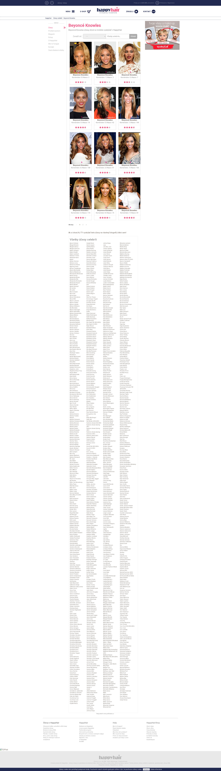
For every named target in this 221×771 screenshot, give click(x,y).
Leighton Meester (108, 514)
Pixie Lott (122, 376)
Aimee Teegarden (75, 268)
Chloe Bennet (74, 619)
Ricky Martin (123, 432)
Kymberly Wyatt (107, 466)
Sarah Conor (123, 500)
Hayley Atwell (90, 527)
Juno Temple (107, 277)
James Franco (90, 604)
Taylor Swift (123, 608)
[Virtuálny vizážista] (162, 35)
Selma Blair (123, 520)
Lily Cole (105, 538)
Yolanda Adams (124, 685)
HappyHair (48, 18)
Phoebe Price (124, 371)
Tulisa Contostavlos (125, 637)
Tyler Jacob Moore (125, 638)
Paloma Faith (124, 344)
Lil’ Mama (106, 543)
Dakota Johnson (91, 252)
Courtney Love (74, 700)
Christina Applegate (76, 642)
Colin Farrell (73, 680)
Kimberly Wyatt (107, 430)
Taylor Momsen (124, 603)
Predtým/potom (54, 31)
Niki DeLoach (124, 306)
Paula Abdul (123, 356)
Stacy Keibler (124, 577)
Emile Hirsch (90, 362)
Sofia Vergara (124, 558)
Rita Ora (122, 439)
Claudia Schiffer (75, 667)
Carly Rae (72, 563)
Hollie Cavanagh (91, 561)
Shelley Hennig (124, 538)
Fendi (88, 444)
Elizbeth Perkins (91, 345)
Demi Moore (90, 277)
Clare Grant (73, 664)
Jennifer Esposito (91, 649)
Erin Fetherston (91, 394)
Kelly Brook (106, 372)
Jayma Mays (90, 628)
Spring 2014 (123, 570)
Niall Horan (123, 286)
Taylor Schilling (124, 604)
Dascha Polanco (91, 261)
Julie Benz (106, 268)
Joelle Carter (90, 705)
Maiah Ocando (107, 606)
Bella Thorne (74, 468)
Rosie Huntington (125, 462)
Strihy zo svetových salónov (51, 737)
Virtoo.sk (149, 737)
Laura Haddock (107, 489)
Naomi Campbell (125, 261)
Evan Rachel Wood (92, 412)
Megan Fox (106, 667)
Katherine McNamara (109, 333)
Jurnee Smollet (108, 279)
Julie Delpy (106, 272)
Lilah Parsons (107, 532)
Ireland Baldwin (91, 581)
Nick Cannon (124, 288)
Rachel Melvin (124, 401)
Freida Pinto (90, 461)
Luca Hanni (106, 570)
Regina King (123, 425)
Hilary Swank (90, 556)
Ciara (71, 655)
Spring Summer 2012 (126, 572)
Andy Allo (72, 362)
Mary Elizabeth (107, 638)
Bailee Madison (74, 455)
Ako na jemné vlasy (119, 734)
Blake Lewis (73, 489)
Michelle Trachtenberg (110, 687)
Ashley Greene (74, 425)
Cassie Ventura (74, 579)
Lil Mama (106, 531)
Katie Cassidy (107, 342)
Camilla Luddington (76, 545)
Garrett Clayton (90, 470)
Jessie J (89, 687)
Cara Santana (74, 556)
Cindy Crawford (74, 658)
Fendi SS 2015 (90, 448)
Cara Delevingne (75, 554)
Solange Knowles (125, 559)
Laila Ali (105, 477)
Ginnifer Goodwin (91, 489)
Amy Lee (72, 340)
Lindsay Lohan (107, 547)
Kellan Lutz (106, 367)
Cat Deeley (73, 581)
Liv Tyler (105, 559)
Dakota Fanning (91, 250)
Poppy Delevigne (125, 378)
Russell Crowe (124, 471)
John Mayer (90, 709)
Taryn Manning (124, 597)
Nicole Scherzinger (126, 304)
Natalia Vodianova (125, 264)
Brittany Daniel (74, 523)
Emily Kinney (90, 374)
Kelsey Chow (107, 389)
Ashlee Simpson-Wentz (77, 421)
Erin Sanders (90, 398)
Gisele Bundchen (91, 491)
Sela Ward (123, 514)
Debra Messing (91, 272)
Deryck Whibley (91, 283)
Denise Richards (91, 279)
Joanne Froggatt (91, 700)
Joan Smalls (90, 694)
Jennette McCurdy (92, 640)
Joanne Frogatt (91, 698)
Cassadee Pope (74, 577)
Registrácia (170, 3)
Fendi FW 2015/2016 (92, 446)
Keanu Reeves (107, 358)
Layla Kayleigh (107, 504)
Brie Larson (73, 511)
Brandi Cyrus (73, 500)
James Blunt (90, 603)
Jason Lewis (90, 626)
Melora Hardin (107, 678)
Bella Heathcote (74, 466)
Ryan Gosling (124, 477)
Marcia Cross (107, 615)
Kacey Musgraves (108, 284)
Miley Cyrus (106, 700)
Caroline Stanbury (75, 568)
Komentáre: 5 (76, 213)
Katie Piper (106, 347)
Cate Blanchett (74, 583)
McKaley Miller (107, 660)
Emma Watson (90, 383)
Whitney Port (124, 671)
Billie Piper (73, 484)
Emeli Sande (90, 360)
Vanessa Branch (125, 649)
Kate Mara (106, 313)
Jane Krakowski (91, 617)
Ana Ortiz (72, 351)
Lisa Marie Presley (108, 554)
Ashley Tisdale (74, 435)
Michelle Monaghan (109, 683)
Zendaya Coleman (125, 691)
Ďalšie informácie (156, 769)
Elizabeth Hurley (91, 338)
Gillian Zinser (90, 486)
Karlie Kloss (106, 297)
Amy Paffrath (74, 342)
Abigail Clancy (74, 247)
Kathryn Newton (108, 338)
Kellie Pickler (107, 371)
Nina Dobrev (123, 315)
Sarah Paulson (124, 509)
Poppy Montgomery (126, 380)
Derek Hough (90, 281)
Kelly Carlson (107, 374)
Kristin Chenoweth (108, 452)
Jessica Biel (90, 671)
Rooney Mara (124, 450)
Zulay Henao (123, 700)
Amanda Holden (75, 320)
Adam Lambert (74, 254)
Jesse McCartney (91, 667)
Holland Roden (91, 558)
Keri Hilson (106, 398)
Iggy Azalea (89, 576)
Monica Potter (124, 250)
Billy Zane (73, 487)
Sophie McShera (125, 565)
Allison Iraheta (74, 304)
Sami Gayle (123, 489)
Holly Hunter (90, 563)
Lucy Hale (106, 572)
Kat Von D (106, 306)
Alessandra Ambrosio (76, 273)
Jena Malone (90, 631)
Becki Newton (74, 462)
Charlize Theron (75, 601)
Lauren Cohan (107, 496)
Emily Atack (89, 367)
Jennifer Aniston (91, 644)
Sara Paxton (123, 495)
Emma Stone (90, 381)
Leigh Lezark (107, 513)
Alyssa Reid (73, 317)
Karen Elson (106, 292)
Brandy (72, 502)
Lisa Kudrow (106, 552)
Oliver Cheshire (124, 327)
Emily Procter (90, 378)
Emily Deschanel (91, 372)
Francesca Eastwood (92, 455)
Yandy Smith (123, 683)
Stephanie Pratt (124, 585)
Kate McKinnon (107, 315)
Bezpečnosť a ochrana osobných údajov (91, 734)
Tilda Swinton (124, 619)
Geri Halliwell (90, 480)
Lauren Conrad (107, 498)
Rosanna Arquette (125, 455)
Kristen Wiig (106, 448)
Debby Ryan (90, 270)
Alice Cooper (74, 292)
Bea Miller (73, 461)
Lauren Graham (108, 500)
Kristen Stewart (107, 446)
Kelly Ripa (106, 385)
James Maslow (91, 606)
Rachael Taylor (124, 394)
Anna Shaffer (74, 387)
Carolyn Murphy (74, 572)
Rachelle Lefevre (125, 408)
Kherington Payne (108, 408)
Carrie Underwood (75, 576)
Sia (121, 545)
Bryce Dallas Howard (76, 532)
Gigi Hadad (89, 482)
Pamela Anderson (125, 345)
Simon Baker (124, 550)
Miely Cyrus (106, 691)
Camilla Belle (74, 543)
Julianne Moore (108, 266)
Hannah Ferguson (91, 518)
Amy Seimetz (74, 345)
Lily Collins (106, 540)
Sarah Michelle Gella (126, 507)
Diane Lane (89, 292)
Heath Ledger (90, 531)
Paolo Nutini (123, 347)
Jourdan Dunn (107, 256)
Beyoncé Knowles (75, 478)
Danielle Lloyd (90, 257)
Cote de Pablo (74, 696)
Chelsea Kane (74, 608)
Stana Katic (123, 579)
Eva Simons (89, 410)
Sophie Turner (124, 568)
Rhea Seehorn (124, 428)
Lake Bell (106, 478)
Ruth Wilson (123, 473)
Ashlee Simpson (75, 419)
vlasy (65, 3)
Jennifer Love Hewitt (92, 658)
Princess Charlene (125, 385)
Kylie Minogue (107, 464)
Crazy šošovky (151, 730)
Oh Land (122, 322)
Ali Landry (73, 288)
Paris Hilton (123, 349)
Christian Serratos (75, 635)
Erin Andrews (90, 392)
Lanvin (105, 482)
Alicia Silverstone (75, 297)
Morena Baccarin (125, 252)
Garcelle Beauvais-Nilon (93, 468)
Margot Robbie (107, 619)
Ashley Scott (73, 434)
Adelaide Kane (74, 257)
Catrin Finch (73, 588)
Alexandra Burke (75, 277)
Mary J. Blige (107, 642)
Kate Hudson (107, 311)
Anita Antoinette (74, 374)
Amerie (72, 335)
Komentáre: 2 (101, 168)
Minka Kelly (106, 703)
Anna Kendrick (74, 383)
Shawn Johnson (125, 534)
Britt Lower (73, 520)
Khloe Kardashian (108, 410)
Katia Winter (106, 340)
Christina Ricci (74, 651)
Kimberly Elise (107, 426)
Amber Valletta (74, 331)
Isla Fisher (89, 583)
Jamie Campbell (91, 610)
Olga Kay (122, 324)
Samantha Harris (125, 486)
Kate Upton (106, 320)
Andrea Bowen (74, 358)
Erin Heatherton (91, 396)
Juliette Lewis (107, 275)
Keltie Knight (107, 390)
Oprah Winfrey (124, 338)
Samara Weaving (125, 487)
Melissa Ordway (108, 673)
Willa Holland (124, 674)
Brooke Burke (74, 529)
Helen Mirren (90, 545)
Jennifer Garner (91, 651)
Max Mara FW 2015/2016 (110, 656)
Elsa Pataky (89, 356)
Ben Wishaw (73, 471)
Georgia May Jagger (92, 478)
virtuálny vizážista (107, 10)
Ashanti (72, 412)
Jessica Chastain (91, 673)
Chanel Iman (73, 595)
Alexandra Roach (75, 283)
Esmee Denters (91, 399)
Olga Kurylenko (124, 326)
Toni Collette (123, 629)
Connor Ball (73, 687)
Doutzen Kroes (91, 302)
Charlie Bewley (74, 599)
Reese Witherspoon (126, 423)
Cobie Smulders (75, 669)
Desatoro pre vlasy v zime (120, 737)
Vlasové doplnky (151, 732)
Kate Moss (106, 319)
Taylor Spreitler (124, 606)
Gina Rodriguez (91, 487)
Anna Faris (73, 381)
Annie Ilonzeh (74, 401)
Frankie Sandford (91, 459)
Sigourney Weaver (125, 549)
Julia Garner (107, 259)
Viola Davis (123, 664)
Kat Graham (106, 304)
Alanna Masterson (75, 272)
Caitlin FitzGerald (75, 536)
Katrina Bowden (108, 353)
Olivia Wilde (123, 336)
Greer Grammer (91, 496)
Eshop (50, 37)
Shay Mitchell (124, 536)
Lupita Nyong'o (107, 581)
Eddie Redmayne (91, 315)
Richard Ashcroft (125, 430)
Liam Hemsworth (108, 527)
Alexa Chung (73, 275)
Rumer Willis (124, 470)
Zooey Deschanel (125, 698)
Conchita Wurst (74, 683)
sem (124, 233)
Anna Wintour (74, 390)
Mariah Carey (107, 624)
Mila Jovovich (107, 694)
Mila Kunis (106, 696)
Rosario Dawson (125, 457)
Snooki (122, 554)
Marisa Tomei (107, 631)
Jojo (104, 245)
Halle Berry (89, 513)
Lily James (106, 541)
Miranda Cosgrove (108, 705)
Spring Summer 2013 (126, 574)
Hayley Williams (91, 529)
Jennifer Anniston (91, 646)
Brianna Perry (74, 507)
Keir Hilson (106, 360)
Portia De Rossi (124, 381)
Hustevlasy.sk (151, 739)
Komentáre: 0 (77, 77)
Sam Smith (123, 484)
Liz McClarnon (107, 561)
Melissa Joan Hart (108, 671)
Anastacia (73, 354)
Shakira (122, 525)
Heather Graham (91, 532)
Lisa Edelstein (107, 550)
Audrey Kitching (74, 439)
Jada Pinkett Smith (92, 588)
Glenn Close (90, 495)
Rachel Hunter (124, 398)
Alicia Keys (73, 295)
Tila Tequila (123, 617)
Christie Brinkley (75, 638)
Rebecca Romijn (125, 421)
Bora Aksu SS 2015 (75, 495)
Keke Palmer (107, 365)
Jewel (88, 689)
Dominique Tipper (92, 299)
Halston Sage (90, 514)
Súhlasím (146, 769)
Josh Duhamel (107, 250)
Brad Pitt (72, 496)
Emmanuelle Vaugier (92, 387)
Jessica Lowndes (91, 676)
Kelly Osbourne (107, 381)
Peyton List (123, 369)
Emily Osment (90, 376)
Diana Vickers (90, 286)
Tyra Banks (123, 640)
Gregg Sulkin (90, 498)
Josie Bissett (107, 252)
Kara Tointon (107, 290)
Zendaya (122, 689)
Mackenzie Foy (107, 590)
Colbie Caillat (74, 676)
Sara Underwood (125, 498)
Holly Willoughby (91, 565)
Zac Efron (123, 687)
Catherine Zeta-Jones (76, 586)
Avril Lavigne (73, 452)
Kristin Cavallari (107, 450)
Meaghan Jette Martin (109, 664)
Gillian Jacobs (90, 484)
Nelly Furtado (124, 281)
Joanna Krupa (90, 696)
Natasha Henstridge (126, 275)
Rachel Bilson (124, 396)
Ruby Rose (123, 468)
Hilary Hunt (89, 552)
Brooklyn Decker (75, 531)
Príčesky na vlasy (152, 734)
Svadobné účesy (48, 728)
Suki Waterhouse (125, 586)
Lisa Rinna (106, 558)
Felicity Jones (90, 443)
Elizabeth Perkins (91, 342)
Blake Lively (73, 491)
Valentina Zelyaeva (125, 646)
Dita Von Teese (91, 297)
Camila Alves (73, 541)
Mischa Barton (124, 245)
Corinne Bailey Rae (75, 694)
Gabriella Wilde (91, 462)
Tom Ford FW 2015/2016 (127, 626)
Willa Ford (123, 673)
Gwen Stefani (90, 500)
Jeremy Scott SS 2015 (93, 665)
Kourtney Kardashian (109, 441)
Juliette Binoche (108, 273)
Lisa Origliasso (107, 556)
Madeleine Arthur (108, 595)
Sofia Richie (123, 556)
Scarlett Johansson (126, 513)
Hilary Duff (89, 550)
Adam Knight (74, 252)
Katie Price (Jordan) (109, 351)
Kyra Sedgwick (107, 468)
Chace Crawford (74, 594)
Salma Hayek (124, 482)
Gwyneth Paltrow (91, 504)
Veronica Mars (124, 658)
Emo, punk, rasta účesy (50, 736)
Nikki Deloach (124, 311)
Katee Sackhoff (107, 327)
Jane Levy (89, 619)
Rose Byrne (123, 459)
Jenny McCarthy (91, 664)
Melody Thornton (108, 676)
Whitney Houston (125, 669)
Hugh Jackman (91, 568)
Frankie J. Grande (91, 457)
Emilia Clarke (90, 363)
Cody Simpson (74, 674)
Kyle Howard (107, 457)
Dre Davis (89, 306)
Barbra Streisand (75, 457)
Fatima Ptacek (90, 437)
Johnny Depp (90, 710)
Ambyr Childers (74, 333)
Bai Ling (72, 453)
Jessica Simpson (91, 680)
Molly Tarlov (123, 248)
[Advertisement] (162, 67)
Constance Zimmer (76, 692)
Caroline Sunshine (75, 570)
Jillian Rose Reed (91, 692)
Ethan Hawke (90, 403)
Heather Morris (91, 538)
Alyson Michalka (75, 311)
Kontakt (51, 47)
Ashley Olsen (74, 426)
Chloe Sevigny (74, 628)
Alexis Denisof (74, 286)
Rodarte (122, 448)
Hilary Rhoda (90, 554)
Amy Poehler (74, 344)
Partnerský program (85, 730)
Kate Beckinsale (108, 308)
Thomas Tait (123, 613)
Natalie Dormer (124, 266)
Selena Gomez (124, 516)
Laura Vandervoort (108, 493)
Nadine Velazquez (125, 257)
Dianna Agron (90, 293)
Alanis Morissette (75, 270)
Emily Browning (91, 371)
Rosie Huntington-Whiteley (128, 464)
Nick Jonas (123, 290)
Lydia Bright (106, 586)
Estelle (88, 401)
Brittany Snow (74, 527)
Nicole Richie (124, 302)
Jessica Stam (90, 682)
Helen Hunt (89, 543)
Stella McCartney (125, 583)
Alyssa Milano (74, 315)
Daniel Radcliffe (91, 254)
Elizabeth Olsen (91, 340)
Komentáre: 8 (101, 213)
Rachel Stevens (124, 403)
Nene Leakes (124, 283)
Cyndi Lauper (90, 245)
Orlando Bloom (124, 340)
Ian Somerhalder (91, 574)
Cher (71, 612)
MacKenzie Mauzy (108, 592)
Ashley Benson (74, 423)
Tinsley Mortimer (125, 622)
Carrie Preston (74, 574)
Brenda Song (74, 505)
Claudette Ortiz (74, 665)
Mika (104, 692)
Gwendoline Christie (92, 502)
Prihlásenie (163, 3)
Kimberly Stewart (108, 428)
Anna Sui (72, 389)
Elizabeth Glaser (91, 336)
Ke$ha (105, 356)
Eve (87, 416)
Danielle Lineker (91, 256)
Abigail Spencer (75, 248)
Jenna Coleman (91, 633)
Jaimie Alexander (91, 597)
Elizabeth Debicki (91, 333)
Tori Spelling (124, 635)
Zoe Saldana (123, 694)
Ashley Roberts (74, 432)
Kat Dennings (107, 302)
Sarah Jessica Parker (126, 505)
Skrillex (122, 552)
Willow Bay (123, 678)
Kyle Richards (107, 461)
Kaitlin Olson (107, 286)
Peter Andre (123, 367)
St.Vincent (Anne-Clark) (127, 576)
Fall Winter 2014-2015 (92, 421)
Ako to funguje (53, 44)
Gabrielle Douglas (91, 464)
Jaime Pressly (90, 595)
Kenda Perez (107, 392)
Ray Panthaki (124, 414)
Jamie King (89, 613)
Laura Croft (106, 486)
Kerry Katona (107, 401)
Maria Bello (106, 620)
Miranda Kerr (107, 707)
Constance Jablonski (76, 691)
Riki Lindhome (124, 435)
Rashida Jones (124, 412)
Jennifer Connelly (91, 647)
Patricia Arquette (125, 351)
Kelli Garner (106, 369)
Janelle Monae (91, 620)
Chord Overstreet (75, 629)
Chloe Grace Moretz (76, 624)
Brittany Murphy (74, 525)
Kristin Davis (106, 453)
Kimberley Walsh (108, 421)
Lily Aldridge (107, 534)
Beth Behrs (73, 475)
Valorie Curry (124, 647)
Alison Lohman (74, 301)
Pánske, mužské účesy (50, 734)
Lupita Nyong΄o (107, 579)
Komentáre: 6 (76, 168)
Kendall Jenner (108, 394)
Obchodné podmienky (86, 732)
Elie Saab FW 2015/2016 (93, 322)
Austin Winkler (74, 448)
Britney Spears (74, 518)
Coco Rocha (73, 671)
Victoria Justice (124, 662)
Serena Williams (125, 522)
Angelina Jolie (74, 369)
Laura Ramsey (107, 491)
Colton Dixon (73, 682)
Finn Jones (89, 452)
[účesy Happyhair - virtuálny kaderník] (110, 757)
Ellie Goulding (90, 353)
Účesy (50, 28)
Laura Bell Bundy (108, 484)
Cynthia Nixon (90, 247)
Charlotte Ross (74, 604)
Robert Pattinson (125, 446)
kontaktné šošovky (152, 736)
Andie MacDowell (75, 356)
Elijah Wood (90, 326)
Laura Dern (106, 487)
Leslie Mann (107, 525)
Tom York (123, 628)
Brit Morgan (73, 514)
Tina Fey (122, 620)
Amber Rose (73, 327)
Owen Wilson (124, 342)
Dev (87, 284)
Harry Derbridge (91, 522)
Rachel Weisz (124, 405)
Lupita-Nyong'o (107, 585)
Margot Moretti (107, 617)
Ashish (72, 417)
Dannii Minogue (91, 259)
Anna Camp (73, 378)
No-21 (121, 317)
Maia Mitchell (107, 604)
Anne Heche (73, 398)
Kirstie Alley (106, 437)
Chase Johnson (74, 606)
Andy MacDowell (75, 363)
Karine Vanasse (108, 295)
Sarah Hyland (124, 504)
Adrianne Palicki (75, 264)
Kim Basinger (107, 416)
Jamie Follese (90, 612)
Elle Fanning (90, 347)
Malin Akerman (107, 610)
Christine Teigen (75, 653)
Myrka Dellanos (124, 256)
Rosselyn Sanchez (125, 466)
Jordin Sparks (107, 248)
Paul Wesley (123, 354)
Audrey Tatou (74, 441)
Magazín (51, 34)
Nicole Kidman (124, 301)
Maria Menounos (108, 622)
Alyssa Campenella (75, 313)
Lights (105, 529)
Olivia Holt (123, 329)
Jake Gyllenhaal (91, 599)
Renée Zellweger (125, 426)
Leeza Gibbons (107, 511)
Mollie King (123, 247)
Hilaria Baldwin (90, 549)
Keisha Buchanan (108, 363)
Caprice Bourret (74, 550)
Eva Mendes (90, 408)
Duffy (88, 311)
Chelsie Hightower (75, 610)
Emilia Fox (89, 365)
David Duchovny (91, 264)
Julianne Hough (108, 264)
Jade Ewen (89, 590)
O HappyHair (52, 40)
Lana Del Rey (107, 480)
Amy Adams (73, 336)
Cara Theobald (74, 558)
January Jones (91, 622)
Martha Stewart (107, 637)
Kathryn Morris (107, 336)
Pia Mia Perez (124, 372)
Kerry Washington (108, 403)
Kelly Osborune (107, 380)
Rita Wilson (123, 441)
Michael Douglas (108, 682)
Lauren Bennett (107, 495)
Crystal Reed (90, 243)
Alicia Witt (73, 299)
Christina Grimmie (75, 644)
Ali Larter (72, 290)
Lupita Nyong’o (107, 583)
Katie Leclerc (107, 345)
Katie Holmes (107, 344)
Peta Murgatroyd (125, 363)
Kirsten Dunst (107, 434)
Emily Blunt (89, 369)
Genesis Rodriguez (92, 473)
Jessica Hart (90, 674)
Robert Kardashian (125, 444)
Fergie (88, 450)
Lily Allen (106, 536)
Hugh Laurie (90, 570)
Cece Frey (73, 590)
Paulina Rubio (124, 358)
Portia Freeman (124, 383)
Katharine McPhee (109, 329)
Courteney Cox (74, 698)
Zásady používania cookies (87, 736)
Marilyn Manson (108, 626)
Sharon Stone (124, 532)
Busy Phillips (74, 534)
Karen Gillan (106, 293)
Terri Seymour (124, 612)
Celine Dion (73, 592)
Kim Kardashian (108, 419)
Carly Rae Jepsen (75, 565)
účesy (60, 3)
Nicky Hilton (123, 293)
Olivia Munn (123, 331)
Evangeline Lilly (91, 414)
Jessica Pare (90, 678)
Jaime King (89, 594)
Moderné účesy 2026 (49, 730)
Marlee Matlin (107, 633)
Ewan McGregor (91, 417)
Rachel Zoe (123, 407)
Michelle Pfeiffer (108, 685)
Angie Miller (73, 372)
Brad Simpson (74, 498)
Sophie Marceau (125, 563)
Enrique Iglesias (91, 390)
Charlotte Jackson (75, 603)
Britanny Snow (74, 516)
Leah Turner (106, 507)
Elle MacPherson (91, 349)
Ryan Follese (124, 475)
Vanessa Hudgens (125, 651)
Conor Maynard (74, 689)
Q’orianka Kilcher (125, 390)
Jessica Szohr (90, 685)
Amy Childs (73, 338)
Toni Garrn (123, 631)
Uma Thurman (124, 642)
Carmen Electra (74, 567)
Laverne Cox (106, 502)
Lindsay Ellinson (108, 545)
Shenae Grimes (124, 540)
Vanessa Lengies (125, 653)
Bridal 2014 (73, 509)
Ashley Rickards (74, 430)
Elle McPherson (91, 351)
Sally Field (123, 480)
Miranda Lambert (125, 243)
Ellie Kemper (90, 354)
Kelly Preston (107, 383)
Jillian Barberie (91, 691)
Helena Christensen (92, 547)
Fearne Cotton (90, 439)
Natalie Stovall (124, 272)
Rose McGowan (124, 461)
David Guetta (90, 266)
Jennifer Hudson (91, 653)
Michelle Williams (108, 689)
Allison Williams (74, 306)
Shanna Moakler (125, 527)
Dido (87, 295)
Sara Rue (122, 496)
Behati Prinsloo (74, 464)
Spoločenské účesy (49, 732)
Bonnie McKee (74, 493)
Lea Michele (107, 505)
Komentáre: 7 (125, 168)
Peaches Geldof (125, 360)
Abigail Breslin (74, 245)
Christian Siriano (75, 637)
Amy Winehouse (75, 347)
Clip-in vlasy (150, 726)
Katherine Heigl (108, 331)
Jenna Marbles (91, 638)
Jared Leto (89, 624)
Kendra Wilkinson (108, 396)
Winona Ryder (124, 682)
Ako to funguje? (117, 726)
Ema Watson (90, 358)
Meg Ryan (106, 665)
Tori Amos (123, 633)
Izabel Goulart (90, 586)
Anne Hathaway (74, 396)
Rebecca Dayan (124, 417)
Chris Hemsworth (75, 631)
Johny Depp (107, 243)
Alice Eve (72, 293)
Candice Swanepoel (76, 549)
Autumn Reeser (74, 450)
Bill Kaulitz (73, 480)
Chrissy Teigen (74, 633)
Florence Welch (91, 453)
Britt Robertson (74, 522)
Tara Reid (122, 595)
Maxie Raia (106, 658)
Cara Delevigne (74, 552)
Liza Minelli (106, 563)
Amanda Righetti (75, 322)
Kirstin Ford (106, 439)
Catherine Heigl (74, 585)
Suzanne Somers (125, 590)
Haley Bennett (90, 509)
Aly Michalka (73, 308)
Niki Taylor (123, 308)
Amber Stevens (74, 329)
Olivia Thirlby (124, 335)
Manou (105, 613)
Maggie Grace (107, 601)
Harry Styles (89, 523)
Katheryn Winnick (108, 335)
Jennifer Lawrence (92, 655)
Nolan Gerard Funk (125, 319)
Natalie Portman (125, 270)
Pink (121, 374)
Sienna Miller (124, 547)
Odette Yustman (125, 320)
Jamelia (88, 601)
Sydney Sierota (124, 592)
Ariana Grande (74, 405)
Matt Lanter (106, 647)
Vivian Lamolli (124, 665)
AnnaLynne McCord (76, 394)
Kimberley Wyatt (108, 423)
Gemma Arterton (91, 471)
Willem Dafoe (124, 676)
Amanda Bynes (74, 319)
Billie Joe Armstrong (76, 482)
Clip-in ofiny (150, 728)
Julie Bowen (107, 270)
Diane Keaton (90, 288)
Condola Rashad (75, 685)
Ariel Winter (73, 407)
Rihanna (122, 434)
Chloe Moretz (74, 626)
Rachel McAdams (125, 399)
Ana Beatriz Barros (75, 349)
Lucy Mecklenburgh (109, 576)
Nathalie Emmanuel (126, 277)
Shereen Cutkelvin (125, 541)
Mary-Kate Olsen (108, 646)
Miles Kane (106, 698)
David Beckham (91, 263)
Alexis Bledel (74, 284)
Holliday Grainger (91, 559)
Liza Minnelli (107, 565)
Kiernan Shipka (107, 412)
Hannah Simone (91, 520)
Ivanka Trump (90, 585)
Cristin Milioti (74, 701)
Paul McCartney (124, 353)
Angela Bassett (74, 365)
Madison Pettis (107, 597)
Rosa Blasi (123, 452)
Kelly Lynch (106, 378)
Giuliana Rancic (91, 493)
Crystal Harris (74, 703)
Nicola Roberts (124, 299)
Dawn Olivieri (90, 268)
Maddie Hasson (108, 594)
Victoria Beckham (125, 660)
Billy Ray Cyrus (74, 486)
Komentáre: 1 (101, 77)
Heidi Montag (90, 541)
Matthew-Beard (107, 655)
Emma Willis (90, 385)
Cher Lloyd (73, 613)
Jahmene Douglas (92, 592)
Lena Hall (106, 518)
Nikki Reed (123, 313)
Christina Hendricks (76, 646)
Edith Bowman (90, 317)
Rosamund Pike (125, 453)
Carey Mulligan (74, 559)
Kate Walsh (106, 322)
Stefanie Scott (124, 581)
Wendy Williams (124, 667)
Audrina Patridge (75, 446)
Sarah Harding (124, 502)
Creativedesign (122, 761)
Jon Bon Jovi (107, 247)
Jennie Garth (90, 642)
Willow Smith (124, 680)
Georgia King (90, 477)
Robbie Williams (125, 443)
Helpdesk (116, 730)
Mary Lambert (107, 644)
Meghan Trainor (108, 669)
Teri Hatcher (123, 610)
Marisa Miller (107, 629)
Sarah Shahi (123, 511)
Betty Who (73, 477)
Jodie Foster (90, 701)
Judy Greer (106, 257)
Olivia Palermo (124, 333)
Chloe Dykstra (74, 620)
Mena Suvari (107, 680)
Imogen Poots (90, 579)
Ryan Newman (124, 478)
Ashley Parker (74, 428)
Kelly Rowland (107, 387)
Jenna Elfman (90, 637)
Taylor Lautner (124, 601)
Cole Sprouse (74, 678)
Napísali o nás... (84, 737)
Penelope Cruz (124, 362)
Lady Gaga (106, 473)
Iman (88, 577)
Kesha (105, 405)
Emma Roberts (90, 380)
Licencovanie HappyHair (86, 728)
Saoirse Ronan (124, 493)
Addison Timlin (74, 256)
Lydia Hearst (106, 588)
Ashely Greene (74, 414)
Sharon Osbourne (125, 531)
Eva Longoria (90, 407)
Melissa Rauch (107, 674)
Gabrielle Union (91, 466)
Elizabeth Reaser (91, 344)
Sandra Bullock (124, 491)
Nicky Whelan (124, 295)
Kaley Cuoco (107, 288)
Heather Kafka (90, 534)
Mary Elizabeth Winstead (110, 640)
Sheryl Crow (123, 543)
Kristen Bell (106, 444)
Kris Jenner (106, 443)
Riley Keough (124, 437)
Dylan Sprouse (90, 313)
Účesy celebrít (57, 18)
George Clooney (91, 475)
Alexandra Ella (74, 279)
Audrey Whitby (74, 444)
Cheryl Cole (73, 615)
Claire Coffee (74, 660)
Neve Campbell (124, 284)
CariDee (72, 561)
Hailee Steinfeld (91, 505)
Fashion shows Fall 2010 (93, 423)
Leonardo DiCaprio (109, 523)
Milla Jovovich (107, 701)
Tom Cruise (123, 624)
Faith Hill (89, 419)
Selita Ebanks (124, 518)
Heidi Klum (89, 540)
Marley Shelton (107, 635)
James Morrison (91, 608)
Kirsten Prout (107, 435)
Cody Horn (73, 673)
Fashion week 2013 (92, 435)
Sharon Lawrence (125, 529)
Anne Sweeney (74, 399)
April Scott (73, 403)
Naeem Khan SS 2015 (126, 259)
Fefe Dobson (90, 441)
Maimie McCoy (107, 608)
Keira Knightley (107, 362)
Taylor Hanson (124, 599)
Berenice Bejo (74, 473)
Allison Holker (74, 302)
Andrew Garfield (74, 360)
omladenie (46, 739)
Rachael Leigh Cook (126, 392)
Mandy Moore (107, 612)
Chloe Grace (73, 622)
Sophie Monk (124, 567)
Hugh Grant (89, 567)
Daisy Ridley (90, 248)
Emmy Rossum (91, 389)
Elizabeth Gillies (91, 335)
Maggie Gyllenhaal (108, 603)
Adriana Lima (74, 263)
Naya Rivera (123, 279)
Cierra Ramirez (74, 656)
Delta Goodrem (91, 273)
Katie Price (106, 349)
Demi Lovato (90, 275)
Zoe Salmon (123, 696)
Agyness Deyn (74, 266)
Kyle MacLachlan (108, 459)
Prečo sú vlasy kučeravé (120, 736)
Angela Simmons (75, 367)
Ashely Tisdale (74, 416)
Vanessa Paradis (125, 655)
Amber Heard (74, 326)
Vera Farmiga (124, 656)
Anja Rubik (73, 376)
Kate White (106, 324)
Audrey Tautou (74, 443)
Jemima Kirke (90, 629)
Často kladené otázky (56, 50)
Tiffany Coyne (124, 615)
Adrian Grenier (74, 261)
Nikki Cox (122, 310)
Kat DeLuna (106, 301)
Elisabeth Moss (91, 327)
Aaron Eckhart (74, 243)
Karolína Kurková (108, 299)
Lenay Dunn (106, 520)
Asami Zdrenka (74, 410)
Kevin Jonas (107, 407)
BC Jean (72, 459)
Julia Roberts (107, 261)
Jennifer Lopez (91, 656)
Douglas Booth (90, 301)
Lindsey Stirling (107, 549)
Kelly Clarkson (107, 376)
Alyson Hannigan (75, 310)
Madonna (106, 599)
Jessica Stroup (91, 683)
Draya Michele (90, 304)
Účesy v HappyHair (51, 723)
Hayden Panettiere (92, 525)
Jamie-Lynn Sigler (91, 615)
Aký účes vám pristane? (120, 732)
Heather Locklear (91, 536)
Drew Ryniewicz (91, 310)
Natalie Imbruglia (125, 268)
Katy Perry (106, 354)
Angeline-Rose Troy (76, 371)
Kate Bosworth (107, 310)
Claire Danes (73, 662)
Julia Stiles (106, 263)
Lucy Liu (105, 574)
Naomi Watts (123, 263)
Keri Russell (106, 399)
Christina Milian (74, 647)
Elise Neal (89, 329)
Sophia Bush (124, 561)
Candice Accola (74, 547)
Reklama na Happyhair (86, 726)
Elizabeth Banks (91, 331)
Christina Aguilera (75, 640)
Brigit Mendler (74, 513)
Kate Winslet (107, 326)
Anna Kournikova (75, 385)
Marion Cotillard (108, 628)
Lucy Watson (107, 577)
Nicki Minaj (123, 292)
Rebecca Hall (124, 419)
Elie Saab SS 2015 (91, 324)
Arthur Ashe (73, 408)
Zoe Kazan (123, 692)
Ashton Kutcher (74, 437)
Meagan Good (107, 662)
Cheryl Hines (73, 617)
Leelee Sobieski (108, 509)
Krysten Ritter (107, 455)
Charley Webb (74, 597)
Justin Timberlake (108, 283)
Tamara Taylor (124, 594)
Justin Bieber (107, 281)
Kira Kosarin (106, 432)
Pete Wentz (123, 365)
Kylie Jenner (107, 462)
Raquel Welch (124, 410)
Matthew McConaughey (110, 649)
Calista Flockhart (75, 538)
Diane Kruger (90, 290)
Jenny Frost (90, 662)
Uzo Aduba (123, 644)
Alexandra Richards (75, 281)
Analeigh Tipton (74, 353)
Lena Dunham (107, 516)
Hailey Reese (90, 507)
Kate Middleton (107, 317)
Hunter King (90, 572)
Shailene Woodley (125, 523)
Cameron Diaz (74, 540)
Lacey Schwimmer (109, 471)
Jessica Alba (90, 669)
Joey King (89, 707)
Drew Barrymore (91, 308)
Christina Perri (74, 649)
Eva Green (89, 405)
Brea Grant (73, 504)
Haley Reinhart (90, 511)
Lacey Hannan (107, 470)
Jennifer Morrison (92, 660)
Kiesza (105, 414)
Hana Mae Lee (90, 516)
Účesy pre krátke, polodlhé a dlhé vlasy (55, 726)
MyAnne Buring (124, 254)
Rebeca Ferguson (125, 416)
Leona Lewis (107, 522)
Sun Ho (122, 588)
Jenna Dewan (90, 635)
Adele (71, 259)
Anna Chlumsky (74, 380)
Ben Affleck (73, 470)
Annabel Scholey (75, 392)
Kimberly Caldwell (108, 425)
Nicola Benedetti (125, 297)
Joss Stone (106, 254)
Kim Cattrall (106, 417)
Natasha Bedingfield (126, 273)
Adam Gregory (74, 250)
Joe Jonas (89, 703)
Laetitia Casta (107, 475)
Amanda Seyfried (75, 324)
